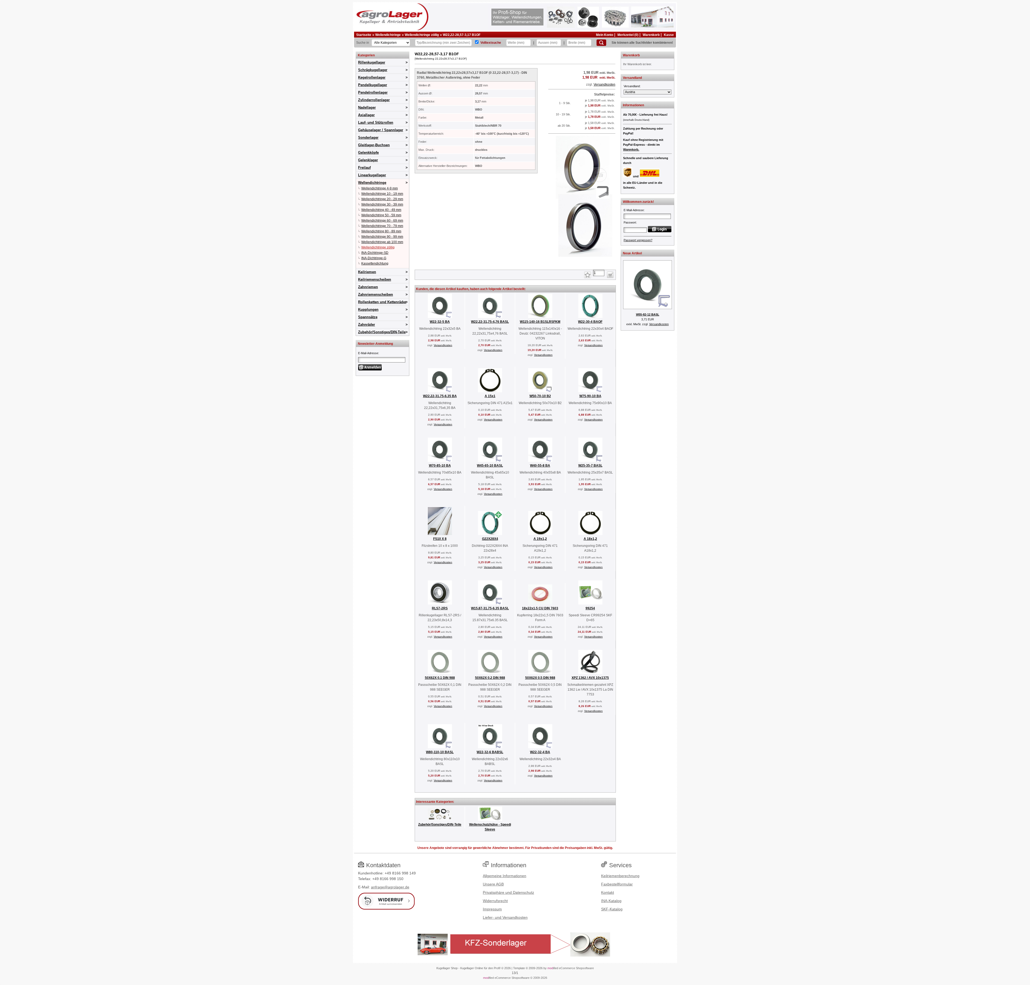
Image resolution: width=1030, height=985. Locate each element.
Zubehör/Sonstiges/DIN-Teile (382, 332)
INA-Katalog (611, 901)
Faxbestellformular (617, 884)
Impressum (492, 909)
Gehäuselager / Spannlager (380, 130)
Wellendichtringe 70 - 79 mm (382, 226)
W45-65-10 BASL (490, 465)
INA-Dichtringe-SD (374, 253)
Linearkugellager (372, 175)
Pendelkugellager (372, 85)
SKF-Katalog (612, 909)
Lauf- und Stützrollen (375, 122)
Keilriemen (367, 272)
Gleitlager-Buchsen (374, 145)
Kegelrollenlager (371, 77)
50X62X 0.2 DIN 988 (490, 678)
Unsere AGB (493, 884)
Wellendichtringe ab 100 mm (382, 242)
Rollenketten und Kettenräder (382, 302)
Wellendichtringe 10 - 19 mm (382, 194)
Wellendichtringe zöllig (422, 35)
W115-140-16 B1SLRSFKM (540, 322)
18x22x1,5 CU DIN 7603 (540, 608)
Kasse (669, 35)
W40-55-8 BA (540, 465)
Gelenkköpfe (368, 153)
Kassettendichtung (374, 263)
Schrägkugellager (372, 70)
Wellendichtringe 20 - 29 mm (382, 199)
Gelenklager (368, 160)
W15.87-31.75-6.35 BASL (490, 608)
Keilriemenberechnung (620, 876)
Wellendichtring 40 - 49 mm (381, 210)
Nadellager (367, 107)
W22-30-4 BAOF (590, 322)
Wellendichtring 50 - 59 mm (381, 215)
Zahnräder (366, 325)
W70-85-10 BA (440, 465)
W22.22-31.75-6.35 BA (440, 396)
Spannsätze (367, 317)
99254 (590, 608)
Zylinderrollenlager (374, 100)
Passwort (630, 222)
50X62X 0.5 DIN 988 (540, 678)
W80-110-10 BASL (440, 752)
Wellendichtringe (388, 35)
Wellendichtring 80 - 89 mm (381, 231)
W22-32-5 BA (440, 322)
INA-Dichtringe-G (373, 258)
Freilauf (364, 168)
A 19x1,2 (540, 539)
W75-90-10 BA (590, 396)
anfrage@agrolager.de (390, 887)
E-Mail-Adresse (368, 353)
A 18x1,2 (590, 539)
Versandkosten (604, 84)
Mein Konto (604, 35)
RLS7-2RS (440, 608)
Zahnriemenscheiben (375, 294)
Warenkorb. (631, 149)
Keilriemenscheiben (374, 279)
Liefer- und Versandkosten (505, 917)
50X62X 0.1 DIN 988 (440, 678)
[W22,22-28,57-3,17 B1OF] (581, 263)
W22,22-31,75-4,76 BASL (490, 322)
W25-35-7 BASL (590, 465)
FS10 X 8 (440, 539)
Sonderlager (368, 138)
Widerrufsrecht (495, 901)
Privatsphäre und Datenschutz (508, 892)
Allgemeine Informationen (504, 876)
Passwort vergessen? (638, 240)
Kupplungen (368, 309)
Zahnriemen (368, 287)
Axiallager (366, 115)
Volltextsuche (490, 43)
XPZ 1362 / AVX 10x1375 (590, 678)
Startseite (363, 35)
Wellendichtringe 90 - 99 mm (382, 237)
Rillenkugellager (371, 62)
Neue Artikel (632, 253)
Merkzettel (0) (627, 35)
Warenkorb (651, 35)
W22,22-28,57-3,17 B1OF (461, 35)
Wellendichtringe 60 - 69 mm (382, 220)
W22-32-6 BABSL (490, 752)
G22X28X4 (490, 539)
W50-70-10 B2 (540, 396)
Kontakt (607, 892)
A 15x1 (490, 396)
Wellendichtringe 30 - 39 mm (382, 204)
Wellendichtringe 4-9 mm (379, 188)
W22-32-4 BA (540, 752)
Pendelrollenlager (373, 92)
